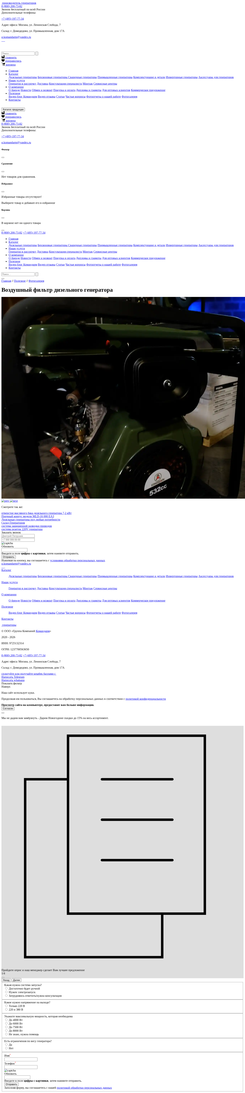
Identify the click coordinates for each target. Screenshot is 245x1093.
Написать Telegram (12, 676)
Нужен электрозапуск (22, 992)
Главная (13, 70)
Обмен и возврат (42, 90)
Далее (16, 980)
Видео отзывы (46, 96)
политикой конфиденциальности (146, 698)
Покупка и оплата (64, 90)
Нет (11, 1048)
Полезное (20, 280)
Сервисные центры (105, 83)
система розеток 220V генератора (22, 529)
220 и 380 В (16, 1009)
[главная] (1, 2)
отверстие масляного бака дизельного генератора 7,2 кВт (36, 513)
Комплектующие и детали (149, 77)
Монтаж (88, 83)
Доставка (42, 83)
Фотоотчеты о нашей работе (103, 96)
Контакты (15, 99)
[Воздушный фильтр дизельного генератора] (14, 500)
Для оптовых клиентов (116, 90)
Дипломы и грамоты (88, 90)
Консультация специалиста (65, 83)
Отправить (8, 557)
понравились (13, 60)
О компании (9, 594)
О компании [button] (16, 86)
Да (10, 1044)
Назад (6, 980)
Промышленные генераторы (115, 77)
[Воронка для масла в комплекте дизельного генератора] (5, 500)
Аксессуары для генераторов (216, 77)
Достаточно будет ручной (24, 988)
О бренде (14, 90)
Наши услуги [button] (17, 80)
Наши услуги (9, 582)
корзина (10, 64)
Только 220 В (17, 1005)
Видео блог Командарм (23, 96)
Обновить (7, 546)
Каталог (6, 570)
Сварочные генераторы (82, 77)
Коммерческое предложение (148, 90)
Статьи (60, 96)
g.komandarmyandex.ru (16, 37)
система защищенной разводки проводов (26, 525)
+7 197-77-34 (12, 18)
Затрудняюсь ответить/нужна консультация (35, 995)
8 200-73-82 (11, 6)
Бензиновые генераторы (53, 77)
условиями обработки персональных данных (77, 560)
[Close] (2, 157)
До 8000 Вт (16, 1030)
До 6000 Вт (16, 1023)
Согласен (8, 708)
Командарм (43, 631)
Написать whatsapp (13, 680)
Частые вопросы (75, 96)
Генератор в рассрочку (22, 83)
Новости (26, 90)
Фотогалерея (129, 96)
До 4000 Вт (16, 1019)
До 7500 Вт (16, 1027)
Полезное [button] (14, 93)
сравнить (11, 57)
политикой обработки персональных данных (84, 1087)
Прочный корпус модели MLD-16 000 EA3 (27, 516)
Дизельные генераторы (23, 77)
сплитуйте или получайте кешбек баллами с (28, 673)
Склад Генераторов (13, 522)
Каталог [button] (13, 73)
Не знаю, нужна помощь (24, 1034)
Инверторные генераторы (182, 77)
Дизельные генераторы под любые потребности (30, 519)
